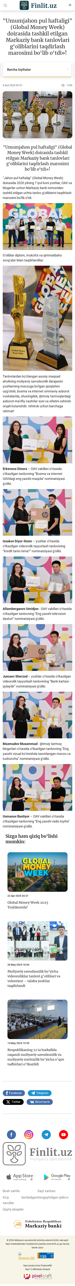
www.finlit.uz (52, 1244)
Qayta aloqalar (13, 1209)
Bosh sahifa (11, 1191)
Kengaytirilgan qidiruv (53, 1197)
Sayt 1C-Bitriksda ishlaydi (37, 1269)
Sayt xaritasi (46, 1191)
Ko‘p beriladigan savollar (20, 1200)
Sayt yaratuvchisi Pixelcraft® (37, 1265)
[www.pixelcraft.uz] (37, 1276)
